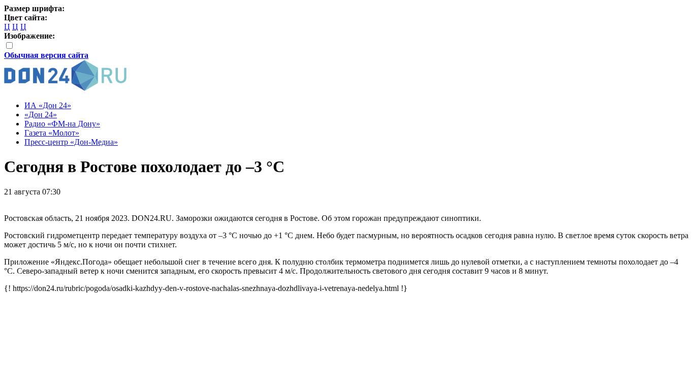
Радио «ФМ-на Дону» (62, 123)
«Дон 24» (40, 114)
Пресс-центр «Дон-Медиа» (71, 142)
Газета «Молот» (51, 132)
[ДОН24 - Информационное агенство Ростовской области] (65, 88)
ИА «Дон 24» (47, 105)
